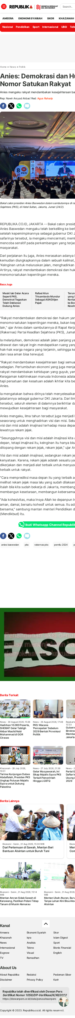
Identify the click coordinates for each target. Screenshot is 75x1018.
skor (50, 18)
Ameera (4, 932)
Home (3, 66)
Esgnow (4, 952)
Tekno (30, 947)
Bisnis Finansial (62, 947)
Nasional (7, 26)
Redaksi (31, 974)
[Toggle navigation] (4, 6)
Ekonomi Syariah (30, 18)
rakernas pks (41, 544)
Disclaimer (6, 979)
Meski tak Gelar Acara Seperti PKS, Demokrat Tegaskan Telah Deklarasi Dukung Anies (16, 299)
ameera (7, 18)
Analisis (31, 942)
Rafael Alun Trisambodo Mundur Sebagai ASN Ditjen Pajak (47, 298)
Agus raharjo (45, 98)
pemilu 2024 (61, 544)
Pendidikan (22, 26)
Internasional (50, 26)
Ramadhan (33, 957)
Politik (22, 66)
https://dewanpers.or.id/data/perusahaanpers (29, 998)
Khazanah (5, 937)
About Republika (9, 974)
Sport (36, 26)
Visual (30, 952)
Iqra (29, 937)
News (13, 66)
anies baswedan (10, 544)
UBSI (64, 26)
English (57, 952)
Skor (56, 932)
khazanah (66, 18)
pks (27, 544)
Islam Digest (60, 937)
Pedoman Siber (62, 974)
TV (1, 957)
